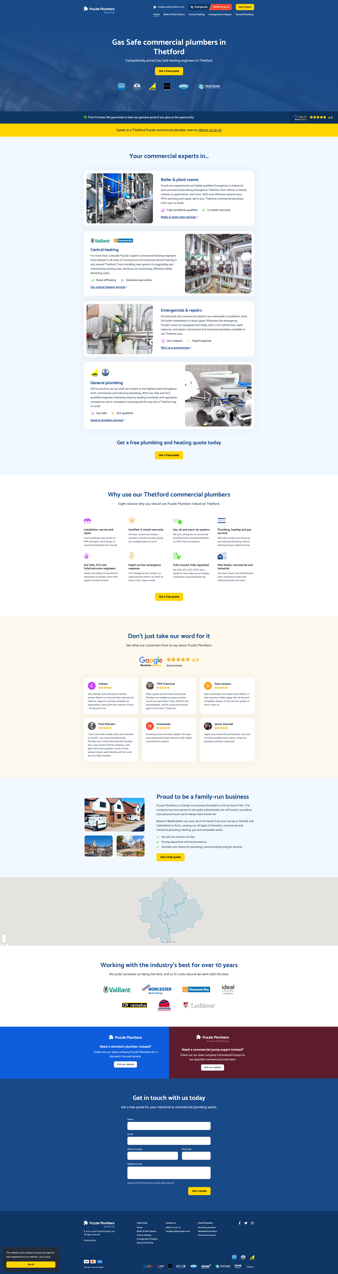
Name (130, 1119)
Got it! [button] (31, 1264)
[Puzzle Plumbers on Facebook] (239, 1223)
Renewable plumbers (207, 1231)
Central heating (104, 249)
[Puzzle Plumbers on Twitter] (246, 1223)
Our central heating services (107, 287)
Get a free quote (169, 71)
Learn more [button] (44, 1257)
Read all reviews (174, 665)
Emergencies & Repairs (220, 14)
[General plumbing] (218, 395)
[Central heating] (218, 263)
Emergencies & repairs (181, 310)
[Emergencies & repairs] (119, 329)
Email (130, 1134)
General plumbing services (106, 420)
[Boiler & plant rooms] (119, 198)
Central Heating (197, 14)
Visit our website (125, 1064)
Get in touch (245, 7)
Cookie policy (90, 1240)
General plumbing (106, 383)
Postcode (186, 1149)
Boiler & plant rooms (180, 179)
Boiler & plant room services (178, 217)
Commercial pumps (207, 1235)
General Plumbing (244, 14)
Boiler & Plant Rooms (174, 14)
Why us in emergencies (175, 347)
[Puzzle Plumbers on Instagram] (252, 1223)
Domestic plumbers (207, 1227)
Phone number (134, 1149)
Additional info (134, 1164)
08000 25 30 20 (173, 1227)
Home (156, 14)
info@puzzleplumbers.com (171, 7)
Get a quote (199, 1191)
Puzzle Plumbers (103, 1231)
